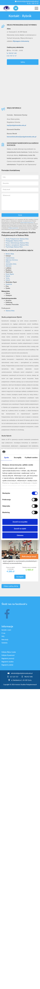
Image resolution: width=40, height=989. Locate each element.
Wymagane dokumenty (21, 41)
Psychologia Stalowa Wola (14, 247)
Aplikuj (23, 62)
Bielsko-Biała (10, 254)
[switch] (35, 499)
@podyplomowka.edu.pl (16, 125)
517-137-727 (14, 677)
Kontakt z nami (6, 630)
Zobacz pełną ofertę (11, 586)
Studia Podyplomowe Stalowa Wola (17, 239)
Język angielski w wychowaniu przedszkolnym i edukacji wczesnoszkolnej (20, 562)
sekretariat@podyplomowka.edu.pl (27, 1)
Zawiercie (9, 284)
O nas (3, 633)
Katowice (8, 266)
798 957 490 (12, 53)
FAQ (3, 636)
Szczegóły (19, 577)
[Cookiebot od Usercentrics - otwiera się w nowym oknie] (29, 452)
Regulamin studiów (8, 662)
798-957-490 (28, 677)
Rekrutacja (5, 639)
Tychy (7, 278)
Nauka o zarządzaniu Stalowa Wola (17, 245)
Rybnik (8, 276)
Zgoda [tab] (6, 457)
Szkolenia (4, 643)
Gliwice (8, 262)
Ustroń (8, 280)
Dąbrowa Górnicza (12, 260)
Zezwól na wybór (20, 528)
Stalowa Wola (10, 310)
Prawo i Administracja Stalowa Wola (17, 243)
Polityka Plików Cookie (9, 652)
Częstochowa (10, 258)
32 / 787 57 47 (33, 3)
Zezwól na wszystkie (20, 522)
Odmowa (20, 535)
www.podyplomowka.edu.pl (27, 222)
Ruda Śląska (10, 274)
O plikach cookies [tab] (31, 457)
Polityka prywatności (13, 228)
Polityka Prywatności (8, 655)
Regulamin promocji (8, 658)
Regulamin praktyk (7, 665)
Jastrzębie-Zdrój (11, 264)
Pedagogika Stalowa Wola (14, 241)
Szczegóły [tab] (17, 457)
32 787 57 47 (12, 56)
